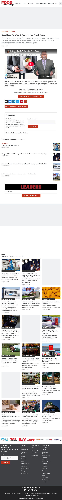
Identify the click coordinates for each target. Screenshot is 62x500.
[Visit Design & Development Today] (4, 439)
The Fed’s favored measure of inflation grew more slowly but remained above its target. (30, 421)
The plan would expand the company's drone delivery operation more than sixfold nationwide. (9, 308)
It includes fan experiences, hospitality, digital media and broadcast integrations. (49, 337)
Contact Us (33, 493)
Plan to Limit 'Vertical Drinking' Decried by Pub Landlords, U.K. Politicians (31, 360)
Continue (33, 126)
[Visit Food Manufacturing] (13, 439)
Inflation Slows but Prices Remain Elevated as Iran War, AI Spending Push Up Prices (11, 332)
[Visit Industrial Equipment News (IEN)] (22, 439)
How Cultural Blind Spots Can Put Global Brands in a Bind (50, 387)
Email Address (32, 119)
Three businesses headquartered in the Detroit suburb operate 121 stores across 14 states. (11, 421)
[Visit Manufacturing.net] (48, 439)
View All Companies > (31, 195)
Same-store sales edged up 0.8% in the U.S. (51, 364)
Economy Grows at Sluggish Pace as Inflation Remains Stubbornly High (30, 416)
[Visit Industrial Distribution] (40, 439)
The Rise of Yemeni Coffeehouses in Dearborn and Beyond (11, 416)
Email (2, 454)
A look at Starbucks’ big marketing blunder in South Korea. (51, 391)
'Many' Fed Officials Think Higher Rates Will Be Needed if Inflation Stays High (24, 154)
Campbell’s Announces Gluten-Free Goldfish (51, 302)
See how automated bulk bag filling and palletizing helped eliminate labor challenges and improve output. (10, 277)
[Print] (6, 101)
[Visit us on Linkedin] (32, 490)
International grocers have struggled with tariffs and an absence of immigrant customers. (31, 393)
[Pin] (21, 101)
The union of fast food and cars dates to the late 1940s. (30, 306)
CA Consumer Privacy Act (32, 495)
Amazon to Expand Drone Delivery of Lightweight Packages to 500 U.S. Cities (24, 164)
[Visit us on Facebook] (25, 490)
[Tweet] (17, 101)
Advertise (19, 493)
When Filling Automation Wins (10, 145)
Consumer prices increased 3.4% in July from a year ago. (10, 336)
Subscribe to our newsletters (31, 96)
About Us (25, 493)
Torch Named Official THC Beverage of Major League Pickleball (50, 332)
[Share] (9, 101)
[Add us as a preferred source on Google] (25, 101)
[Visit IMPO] (31, 439)
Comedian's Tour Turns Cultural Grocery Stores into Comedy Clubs (31, 388)
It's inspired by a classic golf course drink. (9, 363)
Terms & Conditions (51, 493)
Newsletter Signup (10, 493)
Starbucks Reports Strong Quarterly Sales (49, 415)
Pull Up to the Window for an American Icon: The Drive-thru (19, 174)
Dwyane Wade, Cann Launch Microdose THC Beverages (10, 359)
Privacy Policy (41, 493)
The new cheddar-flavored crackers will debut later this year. (51, 306)
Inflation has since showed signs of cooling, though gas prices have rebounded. (31, 280)
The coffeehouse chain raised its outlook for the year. (51, 419)
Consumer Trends (8, 31)
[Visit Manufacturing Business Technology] (57, 439)
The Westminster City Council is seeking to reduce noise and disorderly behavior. (30, 365)
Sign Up (5, 462)
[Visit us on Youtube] (35, 490)
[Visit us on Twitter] (29, 490)
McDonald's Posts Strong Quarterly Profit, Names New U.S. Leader (50, 360)
